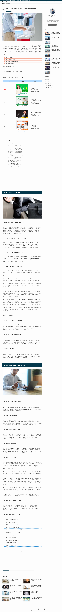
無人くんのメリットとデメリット (15, 163)
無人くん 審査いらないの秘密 (13, 143)
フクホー (18, 107)
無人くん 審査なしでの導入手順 (15, 160)
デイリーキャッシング (20, 131)
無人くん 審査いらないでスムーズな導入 (15, 155)
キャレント (18, 118)
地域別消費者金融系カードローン (51, 85)
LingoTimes (5, 1)
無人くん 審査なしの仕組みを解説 (15, 164)
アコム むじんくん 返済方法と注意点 (15, 157)
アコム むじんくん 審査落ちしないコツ (16, 145)
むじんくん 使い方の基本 (13, 154)
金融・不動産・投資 (49, 87)
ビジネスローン (48, 81)
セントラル (18, 94)
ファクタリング (48, 83)
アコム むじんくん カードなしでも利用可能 (17, 146)
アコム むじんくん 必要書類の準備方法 (16, 152)
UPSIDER (47, 79)
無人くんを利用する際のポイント (15, 161)
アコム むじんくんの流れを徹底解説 (15, 151)
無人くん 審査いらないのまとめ (15, 166)
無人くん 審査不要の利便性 (14, 158)
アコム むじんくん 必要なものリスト (15, 148)
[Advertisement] (22, 179)
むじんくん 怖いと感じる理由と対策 (15, 149)
